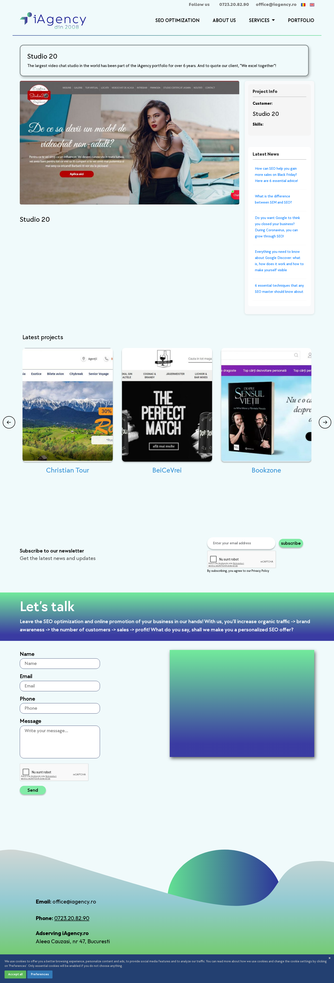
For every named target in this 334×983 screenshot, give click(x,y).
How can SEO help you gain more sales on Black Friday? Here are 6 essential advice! (276, 175)
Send (32, 790)
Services (260, 20)
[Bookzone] (266, 405)
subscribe (291, 543)
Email (26, 676)
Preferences (40, 974)
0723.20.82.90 (234, 4)
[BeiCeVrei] (167, 405)
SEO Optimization (177, 20)
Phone (27, 699)
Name (27, 654)
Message (30, 721)
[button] (272, 21)
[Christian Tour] (67, 405)
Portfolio (301, 20)
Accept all (15, 974)
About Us (224, 20)
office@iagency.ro (276, 4)
